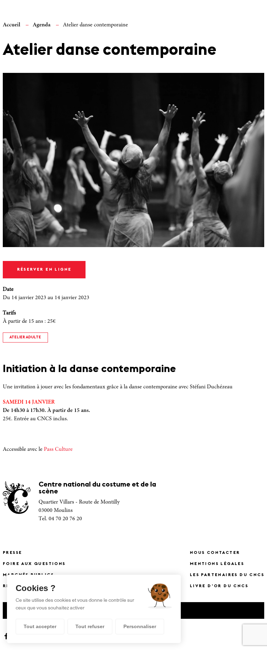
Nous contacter (215, 553)
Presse (12, 553)
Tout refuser (89, 626)
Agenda (41, 25)
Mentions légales (217, 564)
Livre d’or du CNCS (219, 586)
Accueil (11, 25)
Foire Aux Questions (34, 564)
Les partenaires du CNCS (227, 575)
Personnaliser (139, 626)
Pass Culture (58, 449)
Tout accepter (40, 626)
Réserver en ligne (44, 270)
